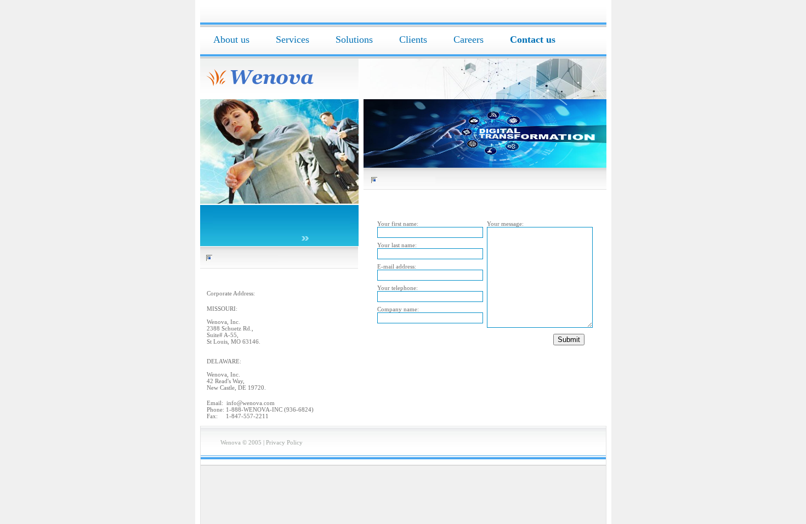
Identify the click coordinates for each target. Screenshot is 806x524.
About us (231, 39)
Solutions (354, 39)
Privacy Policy (284, 442)
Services (292, 39)
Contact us (532, 39)
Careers (468, 39)
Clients (413, 39)
